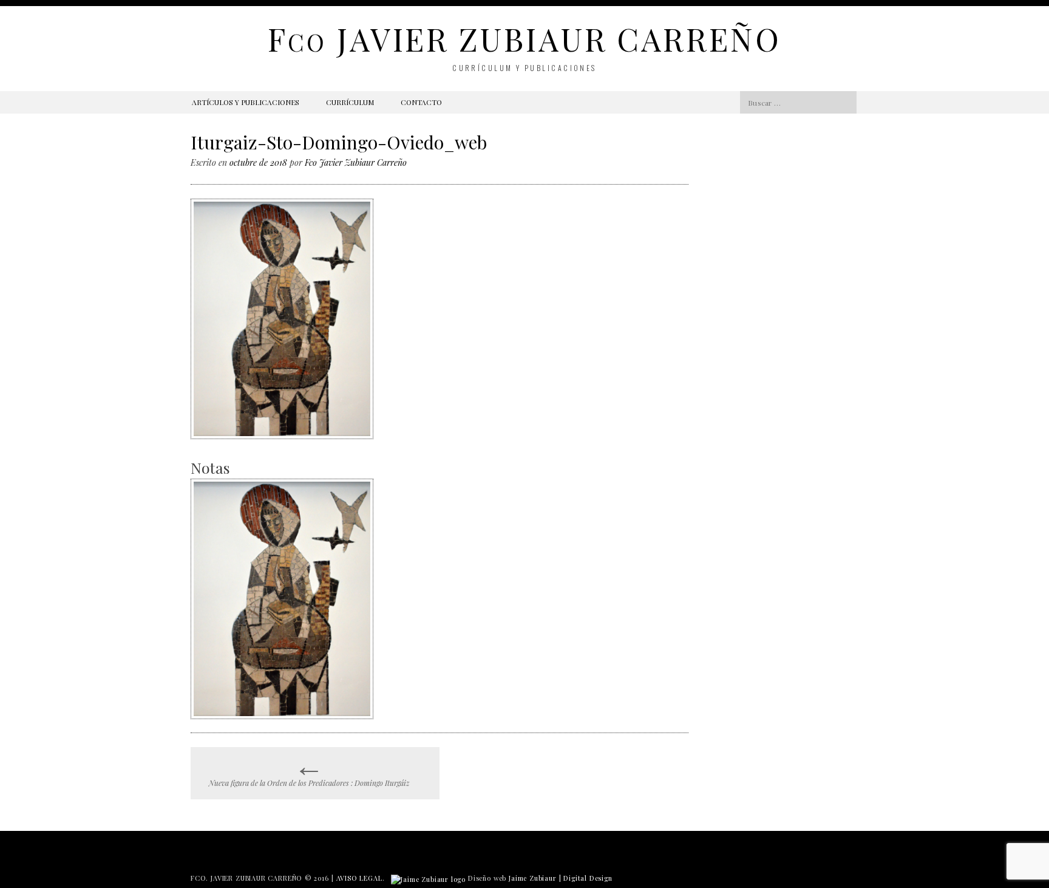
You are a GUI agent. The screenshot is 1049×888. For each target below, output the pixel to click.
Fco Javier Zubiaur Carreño (356, 162)
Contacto (421, 102)
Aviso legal (359, 878)
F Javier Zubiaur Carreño (524, 39)
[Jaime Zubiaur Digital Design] (428, 878)
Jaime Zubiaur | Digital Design (561, 878)
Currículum (350, 102)
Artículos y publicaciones (245, 102)
